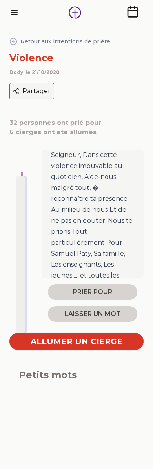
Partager (36, 91)
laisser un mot (92, 313)
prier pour (92, 292)
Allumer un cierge (76, 341)
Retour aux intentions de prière (65, 41)
